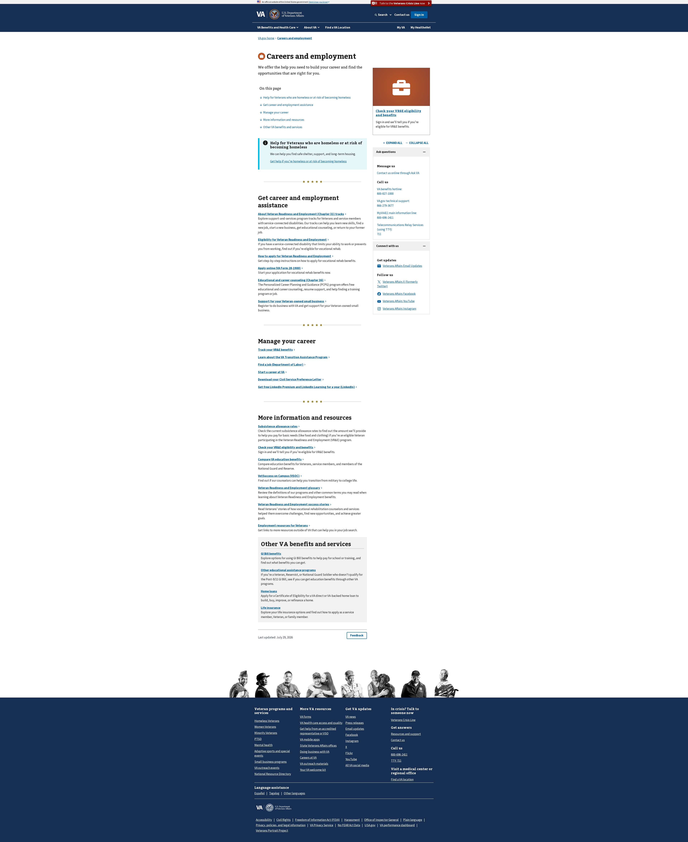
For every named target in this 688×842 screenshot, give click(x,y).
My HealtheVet (421, 27)
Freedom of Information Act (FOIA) (317, 820)
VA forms (305, 717)
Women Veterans (265, 727)
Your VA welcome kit (313, 770)
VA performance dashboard (397, 825)
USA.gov (370, 825)
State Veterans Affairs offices (318, 746)
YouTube (351, 759)
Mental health (263, 745)
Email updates (354, 729)
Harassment (352, 820)
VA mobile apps (310, 739)
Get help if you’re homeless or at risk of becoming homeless (308, 161)
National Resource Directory (272, 774)
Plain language (412, 820)
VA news (350, 717)
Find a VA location (402, 779)
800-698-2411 (399, 755)
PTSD (258, 739)
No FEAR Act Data (349, 825)
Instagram (352, 741)
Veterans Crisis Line (403, 720)
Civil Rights (283, 820)
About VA (310, 27)
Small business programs (270, 762)
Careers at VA (308, 758)
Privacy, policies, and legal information (280, 825)
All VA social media (357, 765)
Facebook (351, 735)
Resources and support (406, 734)
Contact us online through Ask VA (398, 173)
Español (259, 793)
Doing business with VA (314, 752)
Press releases (354, 723)
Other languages (294, 793)
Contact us (401, 15)
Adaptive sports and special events (272, 753)
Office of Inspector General (381, 820)
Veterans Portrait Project (272, 831)
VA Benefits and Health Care (276, 27)
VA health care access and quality (321, 723)
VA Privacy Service (321, 825)
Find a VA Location (337, 27)
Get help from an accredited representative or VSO (318, 731)
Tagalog (274, 793)
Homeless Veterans (266, 721)
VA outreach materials (314, 764)
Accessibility (264, 820)
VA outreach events (266, 768)
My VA (401, 27)
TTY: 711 (396, 761)
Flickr (349, 753)
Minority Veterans (265, 733)
